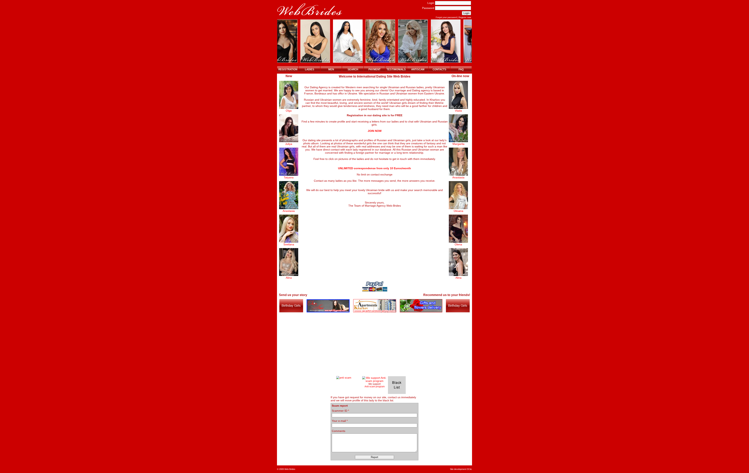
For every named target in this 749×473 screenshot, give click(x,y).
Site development (458, 469)
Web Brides (289, 469)
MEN (331, 69)
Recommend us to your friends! (446, 295)
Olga (289, 110)
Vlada (458, 110)
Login (430, 2)
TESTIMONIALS (396, 69)
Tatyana (289, 177)
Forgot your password (446, 17)
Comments (338, 430)
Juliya (288, 143)
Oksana (458, 210)
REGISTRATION (287, 69)
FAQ (461, 69)
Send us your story (293, 295)
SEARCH (353, 69)
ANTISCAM (417, 69)
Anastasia (289, 210)
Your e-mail (340, 420)
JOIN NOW (375, 130)
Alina (289, 277)
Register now (465, 17)
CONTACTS (439, 69)
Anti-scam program (375, 386)
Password (428, 8)
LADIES (309, 69)
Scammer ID (340, 410)
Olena (458, 244)
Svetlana (288, 244)
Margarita (458, 143)
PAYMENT (374, 69)
